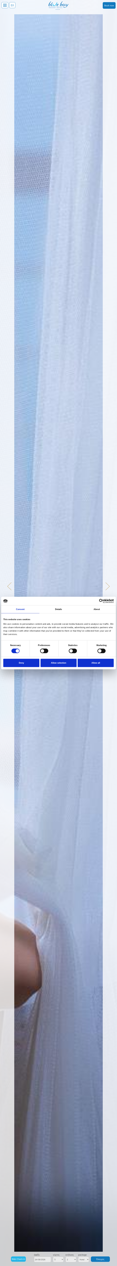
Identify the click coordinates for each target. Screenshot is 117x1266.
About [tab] (97, 609)
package (82, 1255)
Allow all (95, 663)
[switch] (44, 651)
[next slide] (106, 588)
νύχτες (56, 1255)
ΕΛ (12, 5)
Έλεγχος (100, 1259)
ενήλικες (69, 1255)
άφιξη (37, 1255)
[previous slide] (11, 588)
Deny (21, 663)
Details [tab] (58, 609)
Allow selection (58, 663)
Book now (109, 5)
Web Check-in (18, 1258)
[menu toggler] (4, 5)
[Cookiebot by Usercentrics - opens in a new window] (101, 601)
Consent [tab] (20, 609)
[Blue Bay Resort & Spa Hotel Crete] (58, 3)
